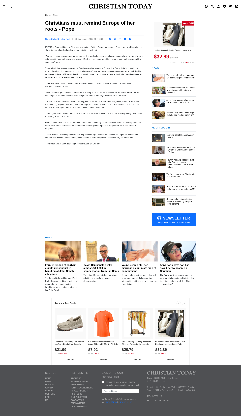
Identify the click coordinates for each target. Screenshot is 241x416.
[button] (4, 7)
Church (49, 391)
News (55, 15)
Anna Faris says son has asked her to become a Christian (174, 268)
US (46, 400)
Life (47, 397)
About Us (76, 378)
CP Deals (172, 62)
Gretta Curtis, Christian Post (57, 39)
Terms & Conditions (82, 388)
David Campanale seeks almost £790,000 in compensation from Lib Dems (101, 268)
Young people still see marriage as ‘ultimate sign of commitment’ (139, 268)
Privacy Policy (79, 391)
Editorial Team (79, 381)
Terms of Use (111, 402)
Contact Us (77, 400)
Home (48, 15)
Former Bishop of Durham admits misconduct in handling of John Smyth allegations (60, 269)
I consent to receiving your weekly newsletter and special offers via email (122, 383)
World (49, 388)
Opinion (49, 385)
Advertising (78, 385)
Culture (50, 394)
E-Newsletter (79, 397)
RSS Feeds (76, 394)
